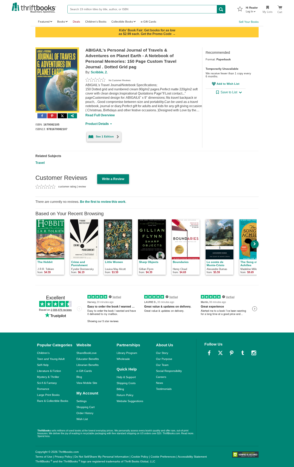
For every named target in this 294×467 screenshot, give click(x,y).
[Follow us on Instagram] (254, 353)
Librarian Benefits (87, 364)
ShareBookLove (86, 352)
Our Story (162, 352)
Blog (79, 376)
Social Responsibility (169, 370)
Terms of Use (43, 456)
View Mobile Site (86, 382)
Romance (43, 388)
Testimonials (164, 388)
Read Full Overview (100, 115)
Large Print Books (48, 394)
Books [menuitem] (61, 21)
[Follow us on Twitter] (220, 353)
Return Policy (125, 395)
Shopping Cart (85, 407)
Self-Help (43, 364)
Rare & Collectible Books (52, 400)
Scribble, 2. (99, 72)
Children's (43, 352)
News (159, 382)
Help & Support (126, 377)
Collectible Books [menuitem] (122, 21)
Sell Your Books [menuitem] (249, 21)
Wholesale (123, 358)
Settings (81, 401)
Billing (120, 389)
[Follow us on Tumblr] (242, 353)
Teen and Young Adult (51, 358)
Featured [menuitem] (44, 21)
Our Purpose (164, 358)
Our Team (162, 364)
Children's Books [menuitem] (95, 21)
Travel (40, 162)
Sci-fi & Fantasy (47, 382)
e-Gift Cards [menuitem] (148, 21)
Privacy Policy (63, 456)
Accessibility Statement (192, 456)
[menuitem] (252, 8)
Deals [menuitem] (76, 21)
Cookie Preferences (163, 456)
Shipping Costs (126, 383)
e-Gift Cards (84, 370)
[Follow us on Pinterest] (231, 353)
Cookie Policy (139, 456)
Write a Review (113, 179)
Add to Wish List (228, 83)
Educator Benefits (87, 358)
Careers (161, 376)
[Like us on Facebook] (209, 353)
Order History (84, 413)
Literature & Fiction (49, 370)
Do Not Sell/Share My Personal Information (101, 456)
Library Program (127, 352)
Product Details (97, 123)
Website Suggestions (130, 401)
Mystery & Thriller (48, 376)
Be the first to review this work (102, 201)
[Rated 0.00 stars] (95, 80)
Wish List (82, 419)
